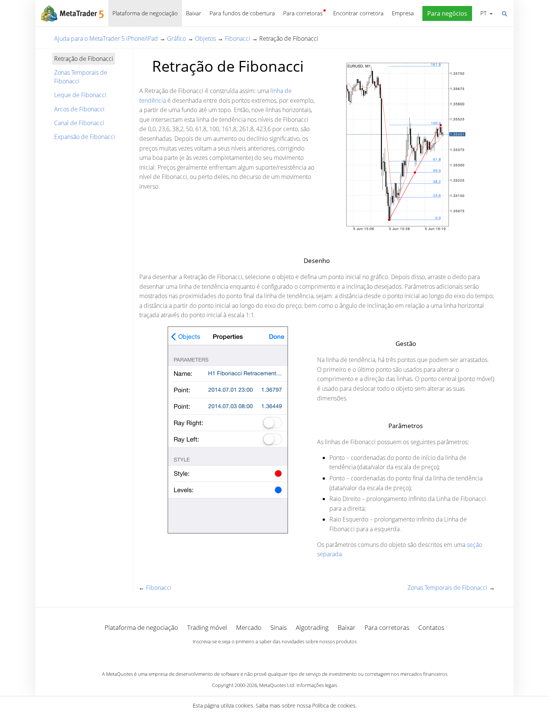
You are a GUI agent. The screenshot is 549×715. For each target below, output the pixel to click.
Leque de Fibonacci (80, 95)
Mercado (248, 627)
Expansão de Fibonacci (84, 137)
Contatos (431, 627)
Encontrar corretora (358, 13)
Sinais (278, 627)
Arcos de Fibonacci (79, 109)
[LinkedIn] (274, 654)
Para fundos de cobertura (242, 13)
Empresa (403, 13)
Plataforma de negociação (145, 13)
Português (482, 13)
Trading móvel (207, 627)
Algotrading (312, 627)
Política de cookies (334, 705)
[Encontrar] (504, 13)
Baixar (193, 13)
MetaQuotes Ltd (276, 685)
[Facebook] (262, 654)
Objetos (205, 38)
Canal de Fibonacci (79, 123)
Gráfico (176, 38)
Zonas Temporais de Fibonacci (80, 76)
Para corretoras (303, 13)
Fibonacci (237, 38)
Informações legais (317, 685)
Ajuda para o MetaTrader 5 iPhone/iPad (106, 38)
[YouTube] (286, 654)
